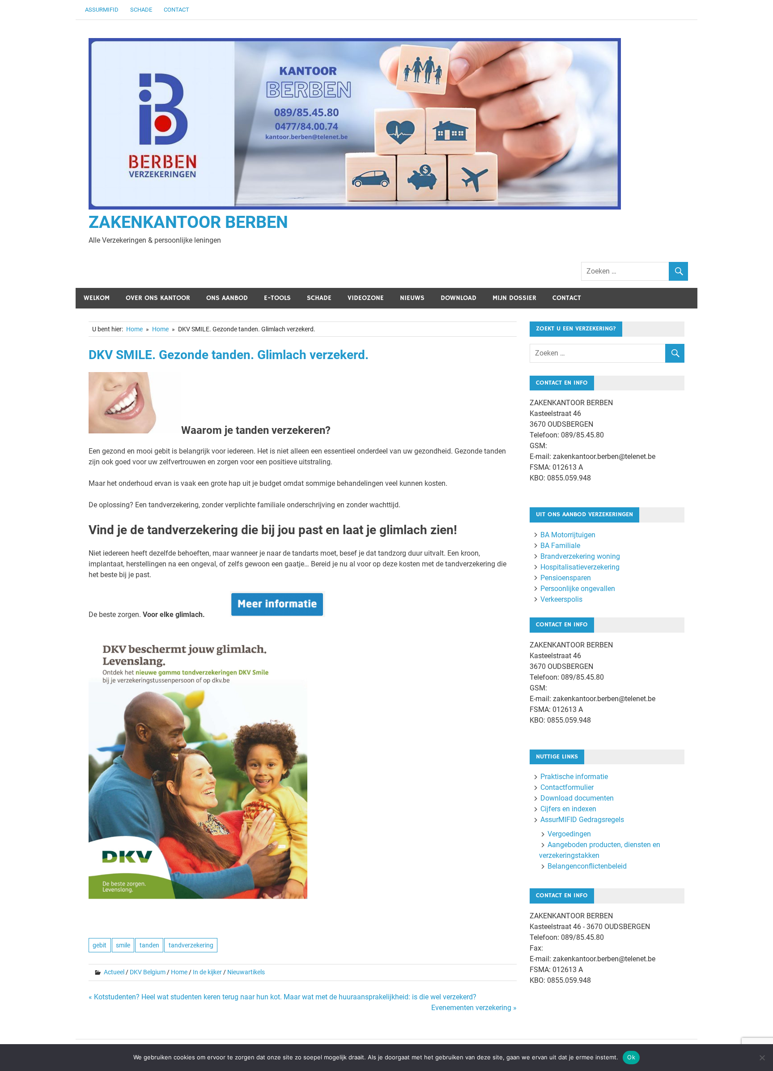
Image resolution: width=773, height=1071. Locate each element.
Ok (631, 1057)
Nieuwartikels (246, 972)
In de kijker (207, 972)
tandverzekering (191, 945)
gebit (99, 945)
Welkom (97, 298)
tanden (149, 945)
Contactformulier (567, 787)
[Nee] (761, 1057)
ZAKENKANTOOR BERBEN (188, 222)
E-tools (277, 298)
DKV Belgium (148, 972)
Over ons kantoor (158, 298)
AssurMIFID (102, 9)
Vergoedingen (569, 834)
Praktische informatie (574, 776)
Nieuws (412, 298)
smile (123, 945)
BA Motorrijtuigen (567, 535)
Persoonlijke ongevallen (577, 588)
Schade (141, 9)
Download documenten (577, 798)
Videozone (366, 298)
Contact (176, 9)
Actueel (114, 972)
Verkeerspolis (561, 599)
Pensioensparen (565, 578)
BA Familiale (560, 545)
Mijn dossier (514, 298)
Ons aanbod (227, 298)
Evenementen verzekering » (474, 1007)
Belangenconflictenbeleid (587, 866)
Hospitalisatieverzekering (580, 567)
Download (458, 298)
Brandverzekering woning (580, 556)
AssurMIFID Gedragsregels (582, 819)
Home (179, 972)
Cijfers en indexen (568, 809)
